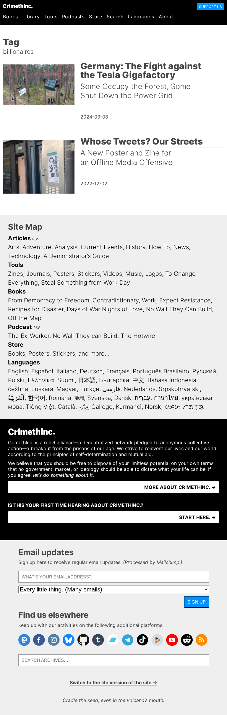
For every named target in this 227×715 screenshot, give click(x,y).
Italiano (66, 371)
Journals (38, 273)
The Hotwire (138, 335)
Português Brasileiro (161, 371)
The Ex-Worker (28, 335)
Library (31, 17)
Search (115, 17)
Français (117, 371)
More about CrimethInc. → (180, 487)
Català (66, 406)
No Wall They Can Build (179, 309)
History (135, 247)
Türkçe (89, 389)
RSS (35, 239)
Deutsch (91, 371)
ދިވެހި (83, 406)
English (18, 371)
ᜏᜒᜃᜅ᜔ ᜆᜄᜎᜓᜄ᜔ (184, 406)
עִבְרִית (142, 397)
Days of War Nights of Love (105, 309)
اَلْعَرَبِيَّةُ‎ (16, 397)
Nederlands (139, 389)
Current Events (102, 247)
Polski (16, 380)
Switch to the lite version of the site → (113, 682)
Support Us (210, 6)
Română (60, 397)
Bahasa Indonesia (171, 380)
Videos (112, 273)
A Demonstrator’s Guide (76, 256)
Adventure (36, 247)
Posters (63, 273)
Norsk (153, 406)
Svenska (99, 397)
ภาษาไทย (166, 397)
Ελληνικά (41, 380)
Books (10, 17)
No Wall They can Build (85, 335)
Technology (24, 256)
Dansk (122, 397)
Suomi (66, 380)
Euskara (42, 389)
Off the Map (24, 318)
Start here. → (197, 517)
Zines (15, 273)
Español (42, 371)
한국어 (37, 397)
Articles (19, 238)
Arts (13, 247)
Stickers (88, 273)
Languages (141, 17)
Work (149, 300)
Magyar (66, 389)
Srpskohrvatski (179, 389)
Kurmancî (129, 406)
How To (159, 247)
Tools (51, 17)
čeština (18, 389)
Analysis (66, 247)
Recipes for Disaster (36, 309)
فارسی (111, 389)
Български (114, 380)
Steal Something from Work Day (85, 282)
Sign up (196, 601)
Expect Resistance (185, 300)
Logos (153, 273)
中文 (138, 380)
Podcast (20, 326)
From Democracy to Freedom (48, 300)
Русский (204, 371)
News (181, 247)
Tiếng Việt (40, 406)
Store (95, 17)
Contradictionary (116, 300)
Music (133, 273)
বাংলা (79, 397)
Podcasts (73, 17)
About (166, 17)
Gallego (102, 406)
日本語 (87, 380)
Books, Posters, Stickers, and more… (59, 353)
